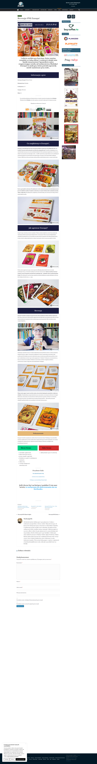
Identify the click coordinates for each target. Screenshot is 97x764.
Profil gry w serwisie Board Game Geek (38, 480)
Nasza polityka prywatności (12, 756)
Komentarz (19, 562)
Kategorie (27, 9)
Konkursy (30, 759)
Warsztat (50, 9)
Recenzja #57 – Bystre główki (36, 506)
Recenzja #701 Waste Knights (24, 514)
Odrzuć (12, 759)
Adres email (20, 587)
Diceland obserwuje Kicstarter (60, 757)
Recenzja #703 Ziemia (53, 514)
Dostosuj (6, 759)
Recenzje (32, 757)
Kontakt (71, 9)
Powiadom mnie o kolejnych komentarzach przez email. (30, 600)
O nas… (21, 9)
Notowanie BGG (51, 757)
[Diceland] (18, 9)
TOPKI (55, 9)
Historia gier (43, 9)
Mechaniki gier (35, 9)
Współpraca (65, 9)
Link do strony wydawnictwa (38, 476)
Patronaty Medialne (38, 757)
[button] (30, 10)
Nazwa (18, 581)
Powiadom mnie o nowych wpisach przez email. (28, 603)
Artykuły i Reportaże (45, 757)
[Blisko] (25, 743)
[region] (14, 752)
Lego (59, 9)
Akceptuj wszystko (20, 759)
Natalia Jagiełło (28, 20)
